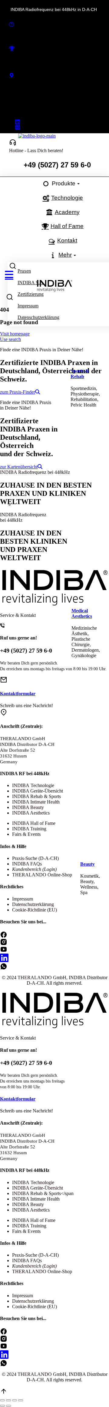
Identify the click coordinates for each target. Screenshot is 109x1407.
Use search (10, 339)
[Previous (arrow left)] (2, 1406)
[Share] (8, 1400)
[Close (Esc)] (2, 1400)
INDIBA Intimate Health (36, 1198)
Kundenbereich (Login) (34, 1266)
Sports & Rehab (80, 373)
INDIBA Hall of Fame (30, 60)
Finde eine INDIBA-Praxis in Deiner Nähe (50, 88)
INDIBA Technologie (33, 1182)
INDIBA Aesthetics (31, 1209)
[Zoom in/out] (20, 1400)
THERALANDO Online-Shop (42, 1271)
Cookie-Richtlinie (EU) (34, 1306)
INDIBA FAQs (27, 1260)
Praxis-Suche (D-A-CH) (35, 1255)
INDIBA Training (29, 1225)
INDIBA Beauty (28, 1204)
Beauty (87, 864)
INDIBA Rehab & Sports (36, 1193)
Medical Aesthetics (81, 613)
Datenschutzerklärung (33, 1301)
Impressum (22, 1295)
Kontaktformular (17, 1098)
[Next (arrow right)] (8, 1406)
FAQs (15, 36)
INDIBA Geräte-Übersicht (37, 1187)
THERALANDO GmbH (42, 1374)
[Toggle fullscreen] (14, 1400)
